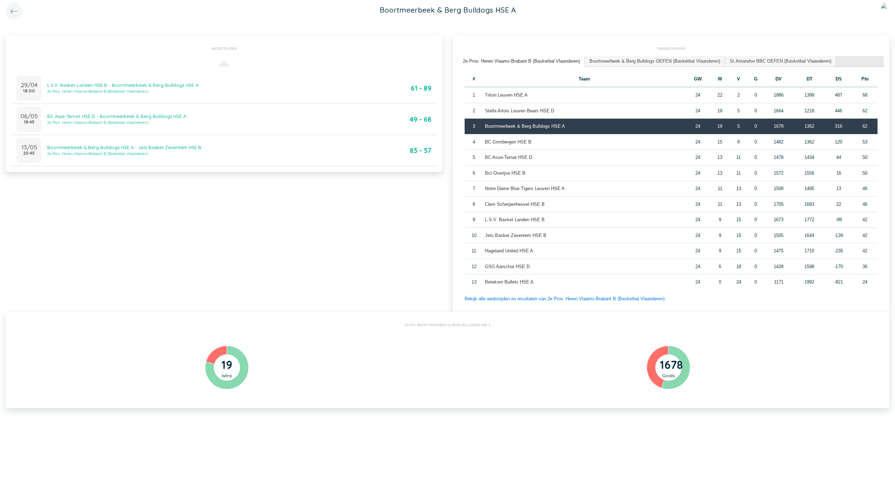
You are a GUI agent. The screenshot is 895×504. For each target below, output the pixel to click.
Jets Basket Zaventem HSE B (515, 235)
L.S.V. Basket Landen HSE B (515, 219)
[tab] (521, 61)
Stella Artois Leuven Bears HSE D (519, 110)
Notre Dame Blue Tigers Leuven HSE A (525, 188)
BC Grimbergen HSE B (508, 142)
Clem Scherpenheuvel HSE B (515, 204)
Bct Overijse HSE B (505, 173)
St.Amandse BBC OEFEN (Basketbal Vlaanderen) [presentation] (780, 61)
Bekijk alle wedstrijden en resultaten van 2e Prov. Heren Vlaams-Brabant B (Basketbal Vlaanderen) (565, 298)
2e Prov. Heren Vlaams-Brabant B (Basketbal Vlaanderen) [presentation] (521, 61)
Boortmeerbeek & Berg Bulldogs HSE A (525, 126)
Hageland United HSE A (509, 250)
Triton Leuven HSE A (506, 95)
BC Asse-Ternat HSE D (508, 157)
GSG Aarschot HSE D (507, 266)
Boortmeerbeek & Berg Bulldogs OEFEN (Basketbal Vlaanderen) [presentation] (654, 61)
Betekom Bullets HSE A (509, 282)
